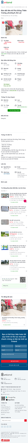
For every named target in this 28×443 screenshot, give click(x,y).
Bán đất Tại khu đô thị (15, 220)
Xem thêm (3, 190)
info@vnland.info (8, 383)
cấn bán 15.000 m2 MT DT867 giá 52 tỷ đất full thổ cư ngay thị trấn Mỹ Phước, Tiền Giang (18, 208)
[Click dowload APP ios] (10, 400)
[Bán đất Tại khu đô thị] (5, 222)
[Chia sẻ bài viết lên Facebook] (8, 18)
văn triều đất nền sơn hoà (16, 232)
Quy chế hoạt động (19, 405)
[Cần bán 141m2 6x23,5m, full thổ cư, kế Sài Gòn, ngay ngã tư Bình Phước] (5, 262)
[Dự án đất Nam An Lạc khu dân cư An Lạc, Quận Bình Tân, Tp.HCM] (5, 247)
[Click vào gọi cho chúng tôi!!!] (25, 201)
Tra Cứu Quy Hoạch (14, 110)
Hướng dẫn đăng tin (5, 407)
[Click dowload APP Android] (10, 397)
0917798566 (7, 173)
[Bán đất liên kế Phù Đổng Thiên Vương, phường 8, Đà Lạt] (13, 307)
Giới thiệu (3, 405)
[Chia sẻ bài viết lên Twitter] (10, 18)
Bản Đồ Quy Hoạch (5, 412)
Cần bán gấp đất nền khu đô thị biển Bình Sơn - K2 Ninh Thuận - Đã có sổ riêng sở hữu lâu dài (18, 195)
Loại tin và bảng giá (5, 408)
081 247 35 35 (14, 361)
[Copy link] (5, 18)
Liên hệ (2, 414)
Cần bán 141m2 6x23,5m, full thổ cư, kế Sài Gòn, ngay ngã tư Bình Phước (17, 262)
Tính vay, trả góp (21, 379)
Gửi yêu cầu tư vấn (14, 365)
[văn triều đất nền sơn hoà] (5, 234)
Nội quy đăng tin (5, 410)
